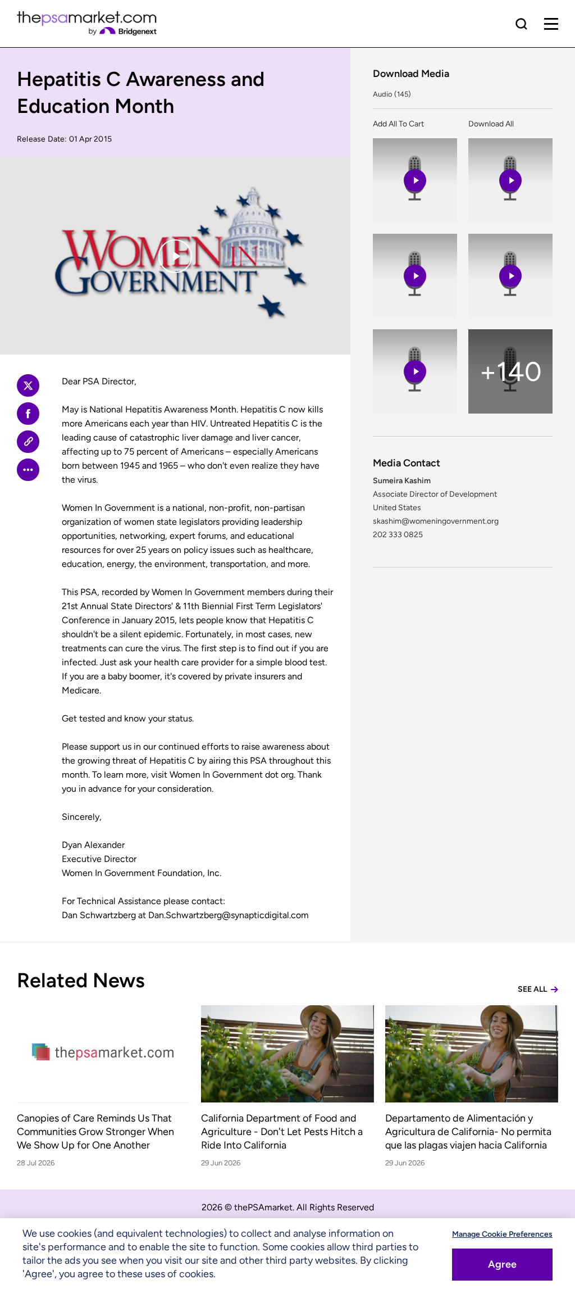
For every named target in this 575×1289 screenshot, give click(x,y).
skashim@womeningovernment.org (436, 521)
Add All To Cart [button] (398, 124)
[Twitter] (28, 385)
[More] (28, 470)
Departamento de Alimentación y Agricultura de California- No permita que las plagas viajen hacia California (468, 1131)
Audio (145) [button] (392, 94)
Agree (502, 1264)
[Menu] (551, 24)
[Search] (521, 24)
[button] (415, 180)
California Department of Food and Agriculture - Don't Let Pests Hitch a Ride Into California (282, 1131)
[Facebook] (28, 413)
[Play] (175, 256)
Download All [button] (491, 124)
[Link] (28, 441)
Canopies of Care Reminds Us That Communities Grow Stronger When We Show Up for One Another (95, 1131)
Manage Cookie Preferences (502, 1234)
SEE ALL (533, 989)
